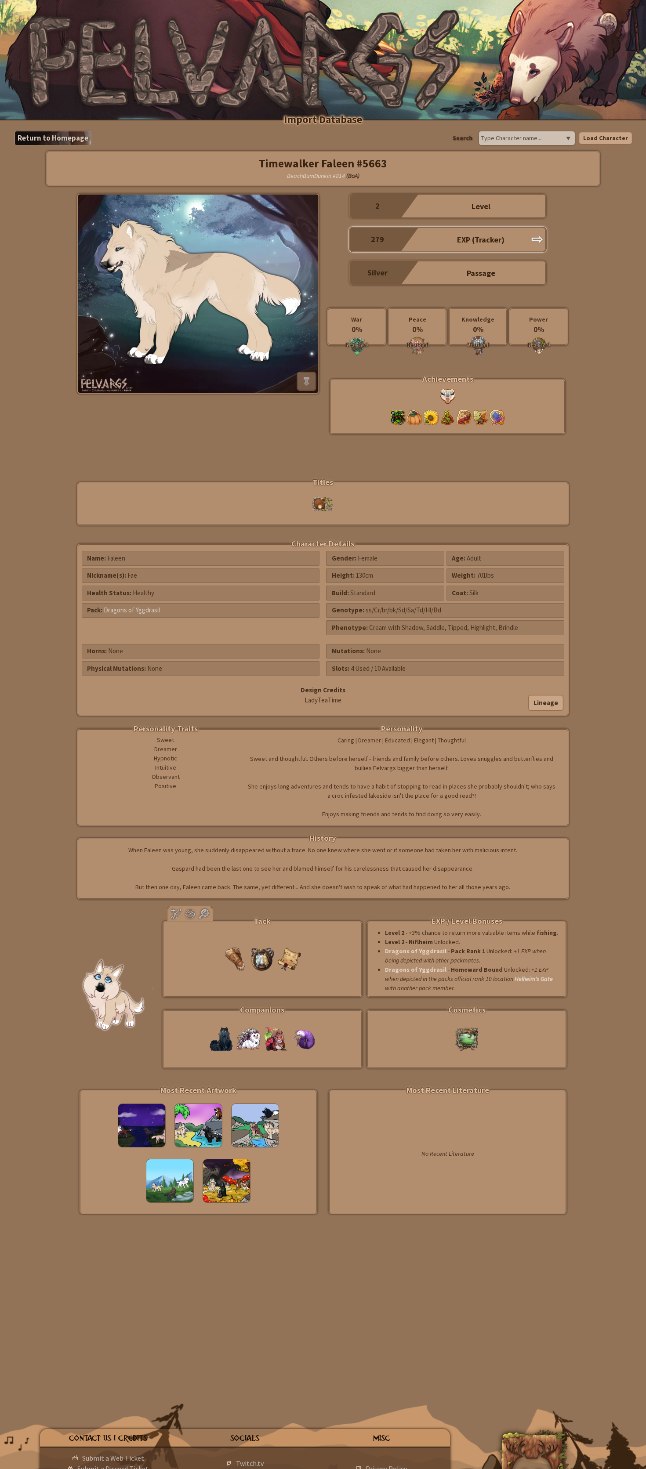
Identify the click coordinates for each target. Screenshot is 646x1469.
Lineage (545, 702)
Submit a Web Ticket (113, 1458)
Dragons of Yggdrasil (132, 610)
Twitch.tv (250, 1463)
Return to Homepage (53, 138)
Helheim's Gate (534, 979)
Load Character (605, 138)
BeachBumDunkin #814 (316, 176)
